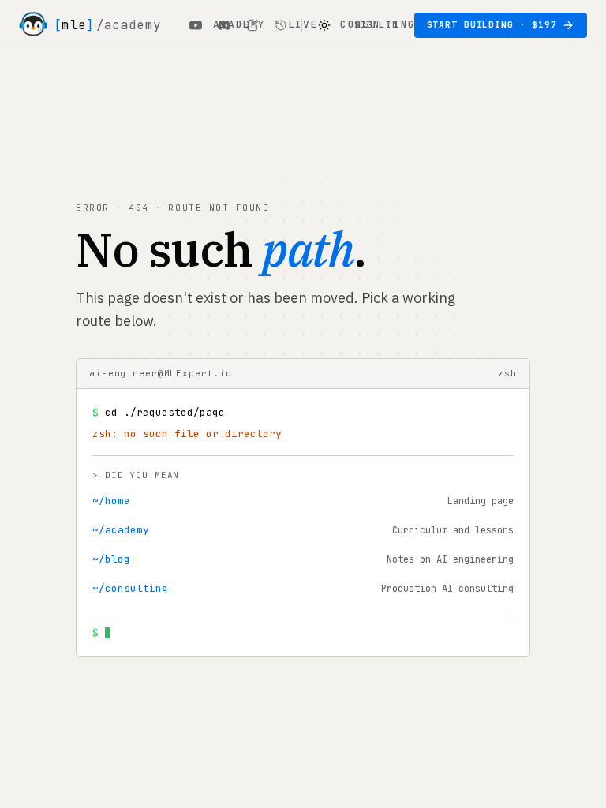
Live (303, 24)
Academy (239, 24)
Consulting (378, 24)
